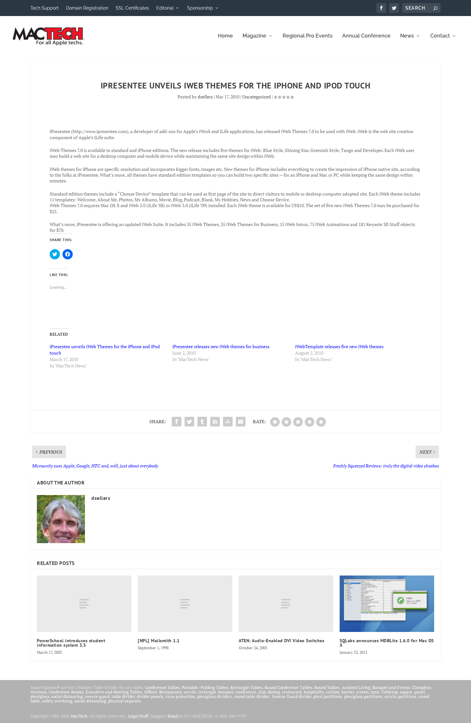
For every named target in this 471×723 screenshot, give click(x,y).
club (262, 692)
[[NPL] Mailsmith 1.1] (185, 604)
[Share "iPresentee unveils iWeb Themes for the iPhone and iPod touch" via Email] (240, 421)
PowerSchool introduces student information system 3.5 (71, 643)
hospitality (314, 692)
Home (225, 36)
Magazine (254, 36)
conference (246, 692)
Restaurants (170, 692)
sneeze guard (97, 696)
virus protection (180, 696)
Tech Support (44, 8)
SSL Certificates (132, 8)
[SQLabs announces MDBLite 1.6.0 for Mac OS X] (387, 604)
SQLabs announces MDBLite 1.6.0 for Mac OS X (387, 643)
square (406, 692)
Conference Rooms (66, 692)
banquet (226, 692)
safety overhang (57, 701)
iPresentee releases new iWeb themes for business (220, 346)
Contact (440, 36)
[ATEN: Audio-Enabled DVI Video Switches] (286, 604)
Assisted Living (356, 687)
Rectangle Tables (246, 687)
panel (419, 692)
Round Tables (327, 687)
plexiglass (39, 696)
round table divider (252, 696)
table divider (123, 696)
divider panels (150, 696)
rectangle (207, 692)
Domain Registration (87, 8)
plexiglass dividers (214, 696)
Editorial (165, 8)
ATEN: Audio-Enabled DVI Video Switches (281, 640)
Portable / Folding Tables (205, 687)
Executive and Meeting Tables (114, 692)
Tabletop (389, 692)
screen (362, 692)
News (407, 36)
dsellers (205, 97)
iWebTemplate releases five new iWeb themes (339, 346)
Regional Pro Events (308, 36)
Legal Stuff (138, 716)
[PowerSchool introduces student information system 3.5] (84, 604)
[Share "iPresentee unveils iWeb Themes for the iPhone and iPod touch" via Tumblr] (202, 421)
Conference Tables (162, 687)
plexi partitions (327, 696)
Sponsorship (200, 8)
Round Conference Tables (288, 687)
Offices (150, 692)
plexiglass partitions (363, 696)
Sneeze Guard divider (291, 696)
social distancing (67, 696)
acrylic (190, 692)
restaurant (292, 692)
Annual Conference (366, 36)
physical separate (124, 701)
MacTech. (79, 716)
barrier (348, 692)
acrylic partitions (400, 696)
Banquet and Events (391, 687)
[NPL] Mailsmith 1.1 (159, 640)
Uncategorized (256, 97)
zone (374, 692)
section (333, 692)
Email (173, 716)
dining (274, 692)
